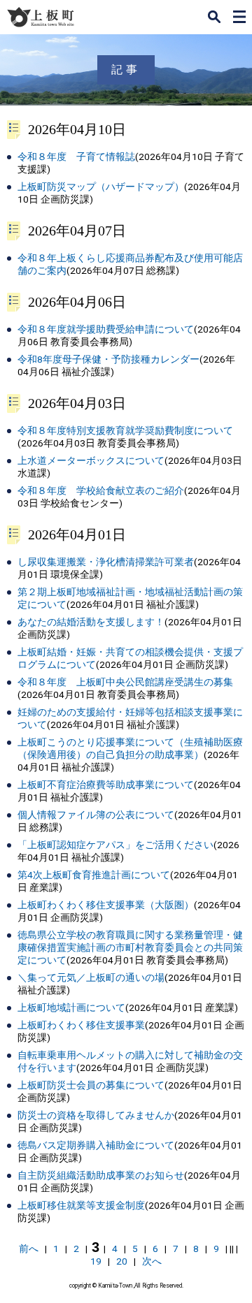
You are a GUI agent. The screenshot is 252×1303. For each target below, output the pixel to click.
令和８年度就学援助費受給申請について (106, 329)
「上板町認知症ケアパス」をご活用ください (116, 844)
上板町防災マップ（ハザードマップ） (101, 186)
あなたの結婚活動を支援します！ (91, 621)
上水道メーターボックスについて (91, 460)
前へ (28, 1248)
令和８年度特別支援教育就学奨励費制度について (125, 430)
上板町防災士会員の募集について (91, 1085)
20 (121, 1261)
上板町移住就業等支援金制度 (81, 1205)
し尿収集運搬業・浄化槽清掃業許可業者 (106, 561)
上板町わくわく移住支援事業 (81, 1025)
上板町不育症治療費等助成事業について (106, 784)
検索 (214, 16)
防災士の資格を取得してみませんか (96, 1115)
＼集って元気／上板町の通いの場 (91, 977)
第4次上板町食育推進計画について (94, 874)
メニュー (239, 16)
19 (96, 1261)
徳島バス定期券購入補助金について (96, 1145)
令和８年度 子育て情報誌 (76, 156)
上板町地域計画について (71, 1007)
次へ (152, 1261)
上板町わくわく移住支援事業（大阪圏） (106, 904)
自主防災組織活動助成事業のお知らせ (101, 1175)
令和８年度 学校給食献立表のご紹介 (101, 490)
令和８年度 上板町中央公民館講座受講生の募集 (125, 681)
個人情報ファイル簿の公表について (96, 814)
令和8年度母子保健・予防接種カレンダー (109, 359)
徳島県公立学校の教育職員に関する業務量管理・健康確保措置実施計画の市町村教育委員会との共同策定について (130, 947)
